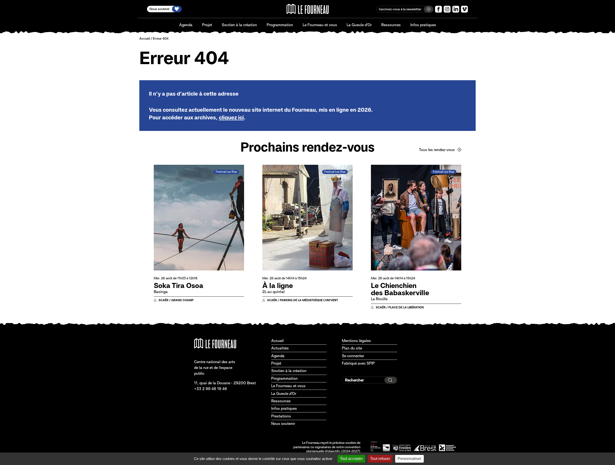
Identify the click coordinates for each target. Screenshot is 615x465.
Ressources (391, 25)
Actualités (280, 348)
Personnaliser (409, 459)
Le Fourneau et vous (320, 25)
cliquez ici (231, 117)
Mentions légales (356, 340)
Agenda (185, 25)
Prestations (281, 416)
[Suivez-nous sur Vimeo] (464, 9)
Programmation (280, 25)
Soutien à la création (239, 25)
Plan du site (352, 348)
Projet (207, 25)
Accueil (144, 38)
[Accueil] (308, 9)
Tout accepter (351, 459)
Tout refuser (380, 459)
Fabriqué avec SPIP (358, 363)
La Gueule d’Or (359, 25)
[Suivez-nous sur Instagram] (447, 9)
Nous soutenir (283, 423)
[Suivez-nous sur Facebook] (438, 9)
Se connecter (353, 356)
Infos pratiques (423, 25)
